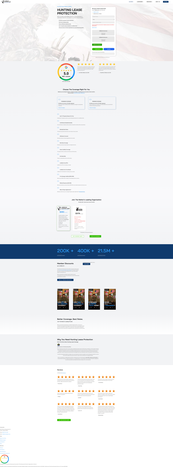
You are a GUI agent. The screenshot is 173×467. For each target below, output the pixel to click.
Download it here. (82, 191)
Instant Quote (97, 49)
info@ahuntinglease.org (6, 434)
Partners (1, 447)
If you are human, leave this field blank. (98, 52)
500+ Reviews (63, 372)
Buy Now (109, 49)
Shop (1, 443)
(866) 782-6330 (5, 432)
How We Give (2, 449)
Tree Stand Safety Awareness (5, 453)
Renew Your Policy (3, 438)
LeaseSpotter (2, 441)
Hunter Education (3, 451)
